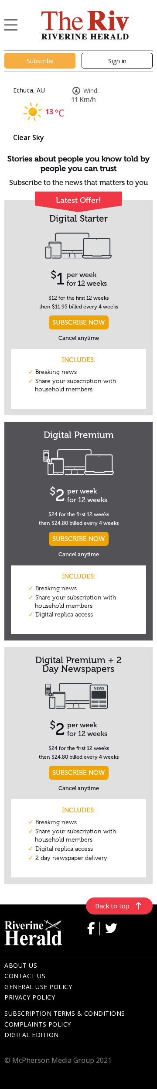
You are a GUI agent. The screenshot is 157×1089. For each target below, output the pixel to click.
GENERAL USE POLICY (38, 987)
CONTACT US (24, 976)
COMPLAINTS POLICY (37, 1024)
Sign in (117, 61)
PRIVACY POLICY (29, 997)
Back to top (112, 905)
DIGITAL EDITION (31, 1035)
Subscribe (40, 61)
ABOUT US (20, 965)
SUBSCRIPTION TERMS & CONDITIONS (64, 1013)
